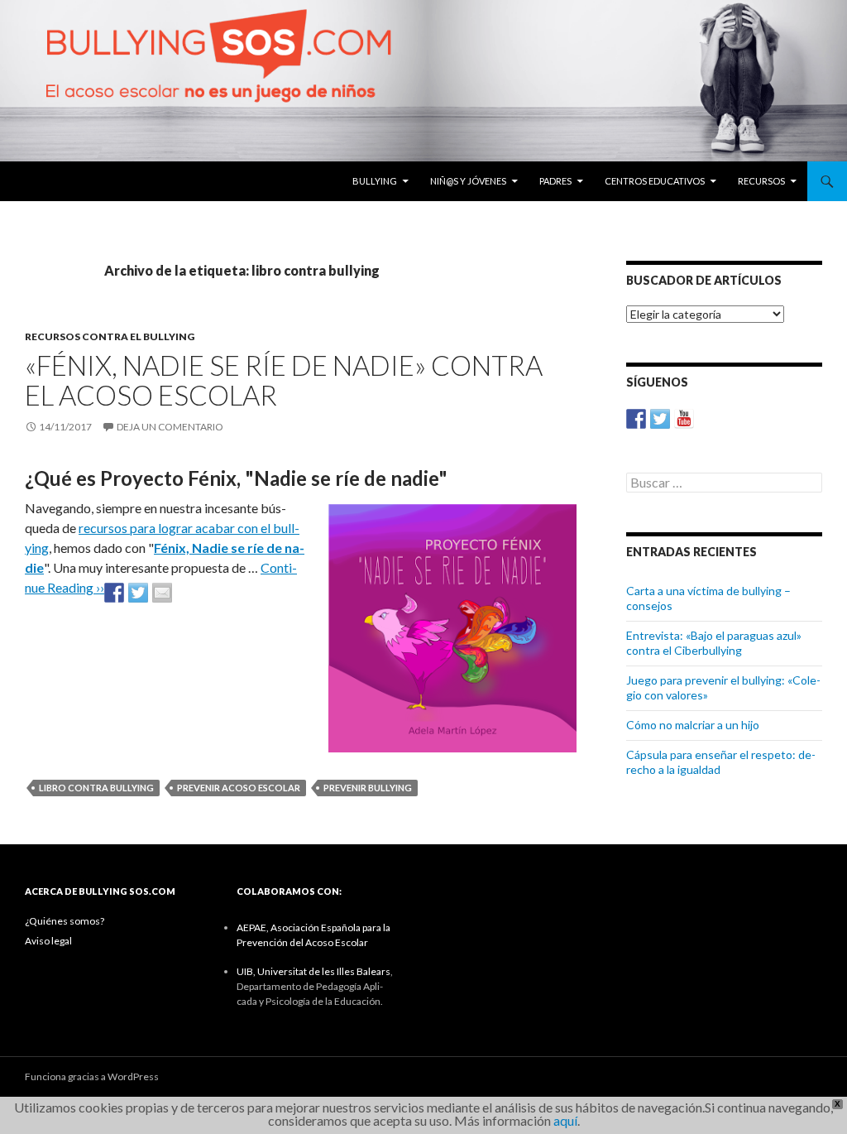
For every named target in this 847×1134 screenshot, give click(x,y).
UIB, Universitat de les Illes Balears (313, 971)
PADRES (555, 180)
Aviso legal (48, 941)
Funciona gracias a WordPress (92, 1076)
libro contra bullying (96, 787)
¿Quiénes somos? (64, 921)
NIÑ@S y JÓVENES (468, 180)
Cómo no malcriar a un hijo (692, 725)
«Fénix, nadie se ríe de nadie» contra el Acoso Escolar (284, 379)
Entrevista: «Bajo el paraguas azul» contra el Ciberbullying (714, 642)
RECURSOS (761, 180)
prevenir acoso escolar (238, 787)
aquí (565, 1120)
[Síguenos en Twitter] (660, 419)
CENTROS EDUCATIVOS (655, 180)
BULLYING (374, 180)
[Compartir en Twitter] (138, 593)
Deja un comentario (170, 426)
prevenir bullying (367, 787)
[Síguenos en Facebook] (636, 419)
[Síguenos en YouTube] (684, 419)
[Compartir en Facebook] (114, 593)
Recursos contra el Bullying (109, 336)
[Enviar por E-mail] (162, 593)
